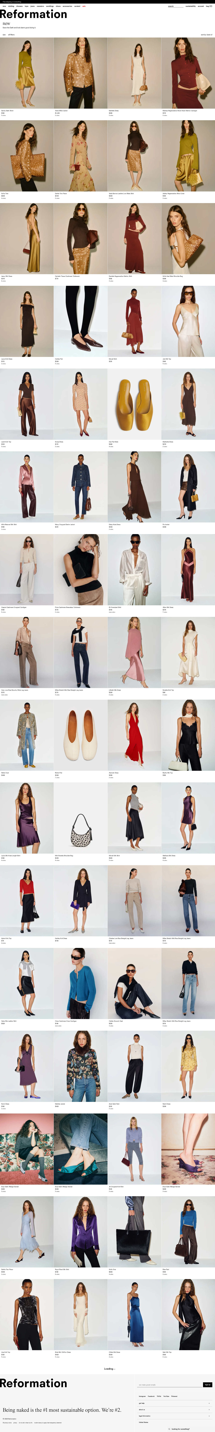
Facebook (151, 1396)
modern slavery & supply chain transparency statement (47, 1422)
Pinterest (174, 1396)
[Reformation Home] (33, 13)
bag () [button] (209, 6)
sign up (207, 1385)
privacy (15, 1422)
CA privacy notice (7, 1422)
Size (4, 35)
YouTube (166, 1396)
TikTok (159, 1396)
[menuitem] (5, 6)
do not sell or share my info (25, 1422)
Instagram (142, 1396)
